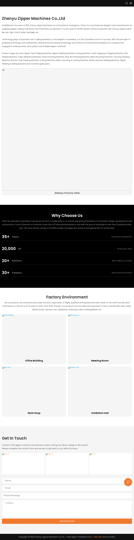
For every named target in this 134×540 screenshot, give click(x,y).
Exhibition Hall (100, 413)
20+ (5, 260)
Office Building (34, 360)
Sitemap (97, 537)
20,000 (9, 248)
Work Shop (34, 413)
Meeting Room (100, 360)
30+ (5, 272)
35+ (5, 236)
